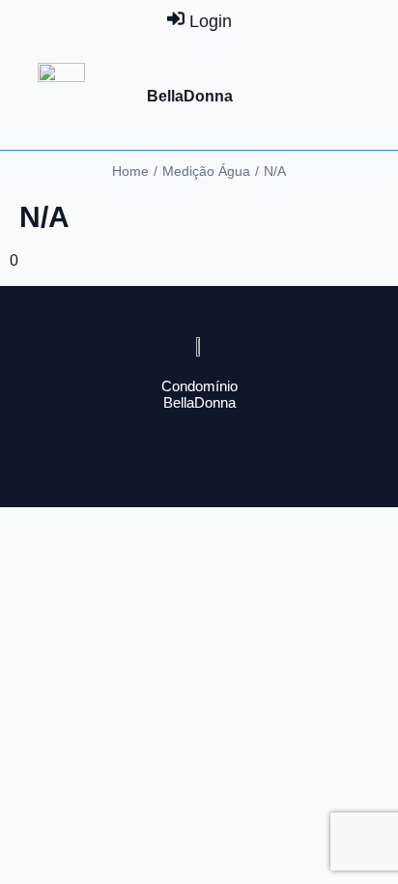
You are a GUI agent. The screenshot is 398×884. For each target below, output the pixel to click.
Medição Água (206, 171)
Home (130, 171)
